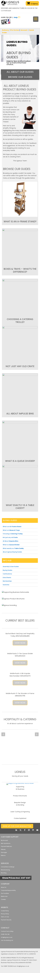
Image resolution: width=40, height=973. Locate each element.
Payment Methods (6, 846)
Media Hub (4, 896)
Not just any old (10, 537)
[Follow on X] (20, 830)
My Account (4, 840)
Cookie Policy (5, 911)
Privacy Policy (5, 914)
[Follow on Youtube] (37, 830)
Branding (3, 873)
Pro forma (14, 30)
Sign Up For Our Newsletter (17, 826)
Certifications (7, 574)
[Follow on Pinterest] (33, 830)
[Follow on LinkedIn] (16, 830)
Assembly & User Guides (11, 566)
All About (10, 541)
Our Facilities (5, 893)
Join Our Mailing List (7, 940)
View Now (20, 643)
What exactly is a (13, 548)
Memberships (7, 581)
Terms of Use (5, 917)
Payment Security (6, 920)
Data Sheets (7, 577)
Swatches (6, 585)
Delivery (5, 30)
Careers (3, 899)
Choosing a (13, 534)
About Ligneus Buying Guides (12, 552)
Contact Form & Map (7, 931)
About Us (3, 887)
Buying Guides (7, 570)
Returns (3, 855)
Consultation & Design (7, 867)
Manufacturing (5, 870)
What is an (12, 526)
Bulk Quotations (5, 843)
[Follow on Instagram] (29, 830)
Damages (4, 852)
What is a (11, 545)
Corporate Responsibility (8, 890)
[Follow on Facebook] (24, 830)
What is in (11, 530)
